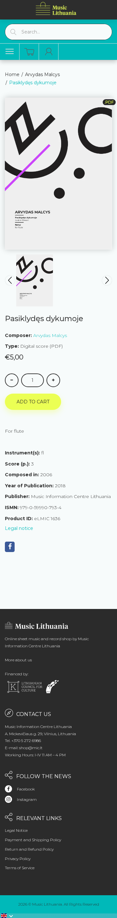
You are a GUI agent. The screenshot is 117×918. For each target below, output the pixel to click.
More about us (18, 659)
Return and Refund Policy (29, 849)
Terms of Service (19, 867)
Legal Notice (16, 830)
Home (12, 74)
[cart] (29, 52)
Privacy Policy (18, 858)
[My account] (48, 52)
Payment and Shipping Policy (33, 839)
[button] (7, 915)
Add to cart (33, 402)
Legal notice (19, 528)
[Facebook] (10, 547)
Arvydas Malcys (42, 74)
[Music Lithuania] (56, 8)
